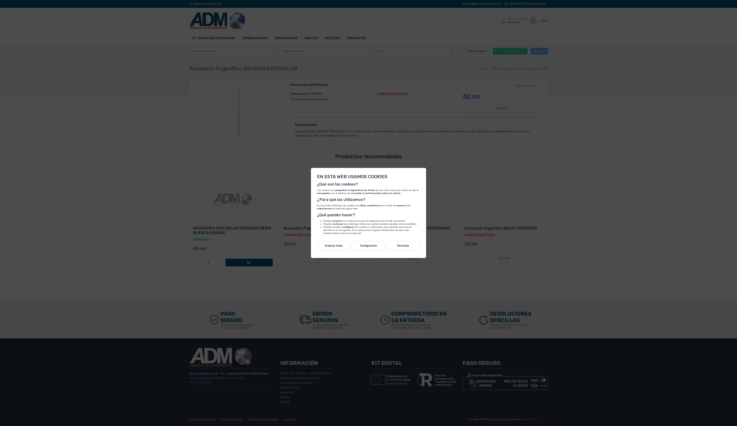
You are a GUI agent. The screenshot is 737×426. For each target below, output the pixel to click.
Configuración (368, 245)
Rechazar (403, 245)
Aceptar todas (334, 245)
